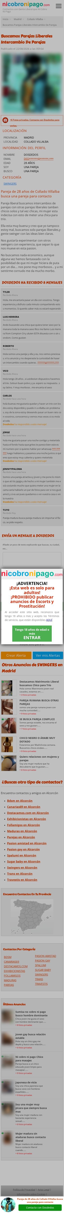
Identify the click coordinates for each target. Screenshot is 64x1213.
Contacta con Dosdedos (40, 1207)
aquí (49, 620)
